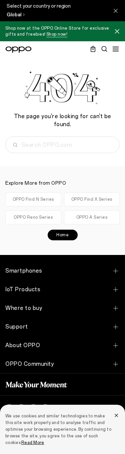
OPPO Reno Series (33, 217)
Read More (32, 442)
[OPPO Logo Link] (18, 49)
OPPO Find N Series (33, 199)
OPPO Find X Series (91, 199)
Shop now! (57, 34)
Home (62, 235)
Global (14, 15)
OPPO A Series (92, 217)
